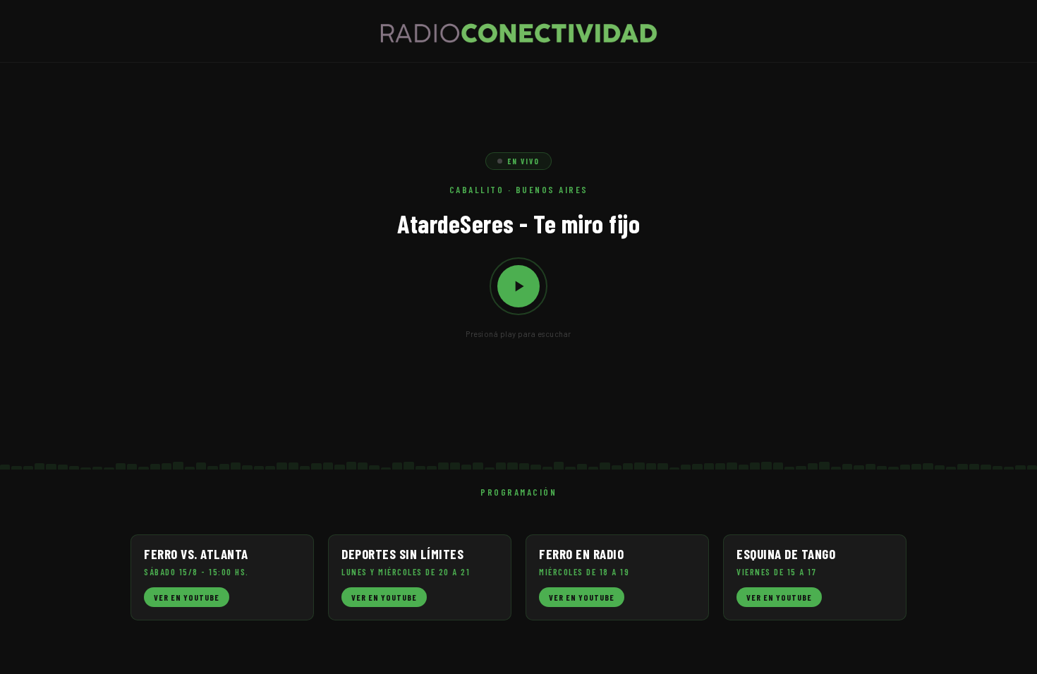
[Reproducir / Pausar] (518, 286)
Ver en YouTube (186, 597)
